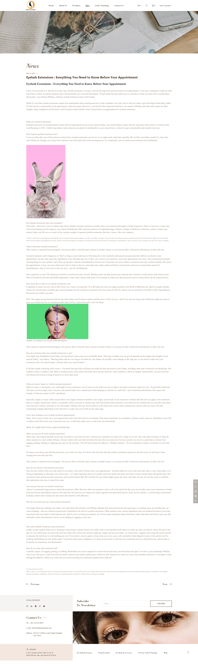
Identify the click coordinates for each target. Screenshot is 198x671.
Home (51, 5)
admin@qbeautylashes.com (42, 628)
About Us (63, 5)
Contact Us (119, 5)
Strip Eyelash (104, 653)
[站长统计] (39, 655)
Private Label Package (147, 653)
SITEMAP (32, 649)
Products (76, 5)
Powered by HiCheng (49, 655)
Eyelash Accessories (124, 653)
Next (165, 584)
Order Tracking (102, 5)
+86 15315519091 (37, 623)
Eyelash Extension (84, 653)
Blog (88, 5)
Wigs (166, 653)
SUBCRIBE (161, 604)
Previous (35, 584)
